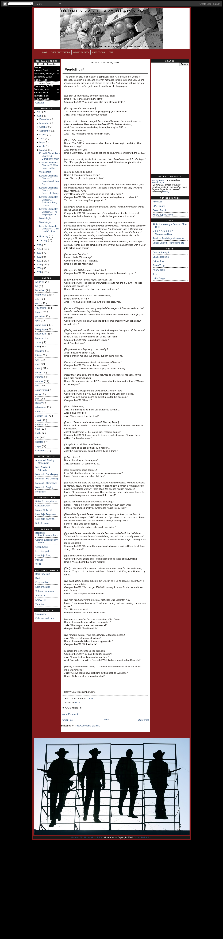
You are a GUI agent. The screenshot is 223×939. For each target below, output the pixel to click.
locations (40, 351)
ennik (38, 303)
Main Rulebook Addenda (42, 468)
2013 (39, 253)
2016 (39, 116)
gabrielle (39, 316)
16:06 (90, 698)
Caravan (39, 102)
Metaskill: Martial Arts (46, 483)
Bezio (38, 578)
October (43, 127)
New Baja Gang (43, 555)
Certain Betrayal (161, 252)
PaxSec (39, 560)
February (44, 236)
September (45, 130)
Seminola (40, 595)
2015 (39, 245)
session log (41, 416)
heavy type (41, 329)
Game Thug (158, 265)
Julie (155, 274)
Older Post (143, 720)
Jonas (38, 342)
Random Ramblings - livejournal (168, 238)
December (44, 119)
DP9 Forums (159, 206)
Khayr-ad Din (41, 582)
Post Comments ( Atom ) (87, 725)
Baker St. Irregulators (46, 501)
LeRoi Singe (159, 278)
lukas (38, 355)
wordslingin (158, 182)
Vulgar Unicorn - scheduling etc (168, 242)
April (41, 146)
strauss (39, 424)
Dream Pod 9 (159, 210)
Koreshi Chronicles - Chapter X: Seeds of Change (49, 190)
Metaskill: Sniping (44, 487)
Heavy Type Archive (163, 214)
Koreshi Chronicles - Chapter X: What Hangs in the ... (49, 165)
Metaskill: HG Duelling (46, 478)
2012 (39, 257)
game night (41, 325)
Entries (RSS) (98, 52)
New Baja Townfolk (45, 518)
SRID (38, 564)
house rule (41, 333)
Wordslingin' (45, 172)
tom (37, 437)
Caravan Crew (42, 505)
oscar (38, 394)
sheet (38, 420)
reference (40, 407)
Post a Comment (69, 714)
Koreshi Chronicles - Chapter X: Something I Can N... (49, 179)
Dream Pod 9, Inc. (142, 837)
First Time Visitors (60, 52)
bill (37, 286)
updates (39, 442)
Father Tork (158, 261)
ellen (38, 299)
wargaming (41, 450)
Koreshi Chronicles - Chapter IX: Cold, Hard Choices (49, 229)
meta (38, 368)
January (43, 240)
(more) (166, 191)
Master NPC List (43, 510)
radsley (39, 403)
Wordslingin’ (45, 218)
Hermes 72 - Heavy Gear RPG (102, 11)
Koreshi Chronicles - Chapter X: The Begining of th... (49, 212)
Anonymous (158, 180)
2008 (39, 272)
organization (41, 390)
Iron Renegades (43, 551)
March (42, 150)
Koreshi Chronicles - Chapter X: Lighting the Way (49, 156)
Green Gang (41, 547)
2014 (39, 249)
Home (44, 52)
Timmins (39, 604)
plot (37, 398)
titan (37, 429)
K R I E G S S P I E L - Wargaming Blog (164, 233)
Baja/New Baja (42, 574)
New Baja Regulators (45, 514)
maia (38, 364)
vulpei (38, 446)
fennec (39, 312)
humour (39, 338)
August (43, 134)
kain (37, 346)
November (44, 123)
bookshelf (40, 290)
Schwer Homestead (45, 591)
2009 (39, 268)
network (39, 381)
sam (37, 411)
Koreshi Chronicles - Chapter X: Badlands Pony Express (49, 201)
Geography (40, 614)
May (41, 142)
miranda (39, 377)
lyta (37, 359)
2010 (39, 264)
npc (37, 385)
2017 (39, 112)
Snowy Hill (40, 600)
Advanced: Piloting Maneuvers (44, 461)
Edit (111, 52)
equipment (41, 307)
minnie (39, 372)
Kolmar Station (42, 587)
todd (37, 433)
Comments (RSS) (81, 52)
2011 (39, 260)
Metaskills (40, 491)
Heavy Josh (159, 269)
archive (39, 281)
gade (38, 320)
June (42, 138)
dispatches (41, 294)
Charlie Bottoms (161, 257)
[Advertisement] (170, 120)
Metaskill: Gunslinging (46, 474)
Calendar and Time (44, 618)
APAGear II (158, 201)
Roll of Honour (42, 523)
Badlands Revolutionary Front (46, 534)
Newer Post (67, 720)
